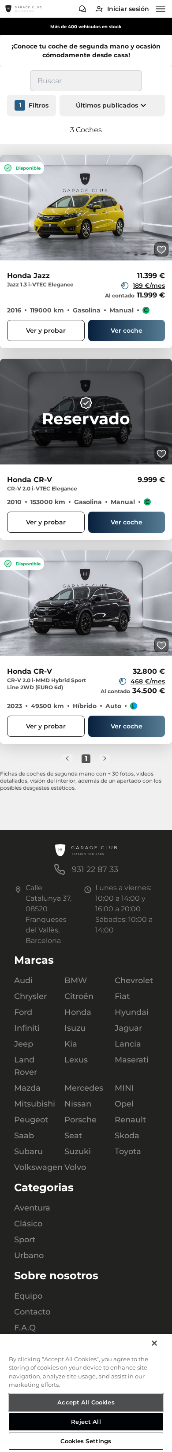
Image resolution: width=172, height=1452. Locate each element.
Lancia (128, 1044)
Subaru (28, 1151)
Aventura (32, 1208)
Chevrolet (134, 980)
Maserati (132, 1060)
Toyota (128, 1151)
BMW (75, 980)
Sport (24, 1239)
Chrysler (30, 996)
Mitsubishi (34, 1104)
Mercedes (83, 1088)
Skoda (127, 1135)
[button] (112, 104)
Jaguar (128, 1028)
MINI (124, 1088)
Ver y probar (46, 330)
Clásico (28, 1224)
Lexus (76, 1060)
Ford (23, 1012)
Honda (77, 1012)
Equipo (28, 1296)
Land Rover (25, 1066)
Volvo (75, 1167)
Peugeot (31, 1120)
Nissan (77, 1104)
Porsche (80, 1120)
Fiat (122, 996)
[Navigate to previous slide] (6, 206)
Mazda (27, 1088)
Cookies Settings (85, 1441)
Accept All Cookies (85, 1402)
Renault (130, 1120)
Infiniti (27, 1028)
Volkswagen (35, 1167)
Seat (73, 1135)
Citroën (78, 996)
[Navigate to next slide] (165, 206)
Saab (24, 1135)
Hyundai (132, 1012)
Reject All (86, 1421)
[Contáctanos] (82, 9)
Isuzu (75, 1028)
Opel (124, 1104)
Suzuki (77, 1151)
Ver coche (126, 330)
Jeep (23, 1044)
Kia (70, 1044)
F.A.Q (25, 1328)
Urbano (29, 1255)
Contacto (32, 1312)
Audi (23, 980)
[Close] (154, 1343)
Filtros (34, 104)
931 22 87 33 (95, 869)
